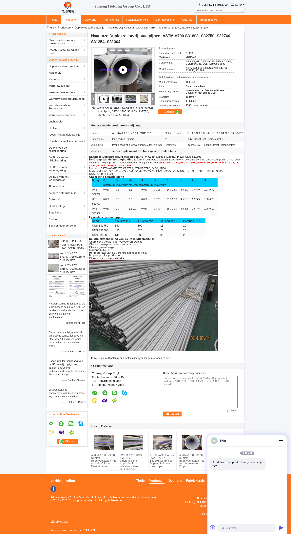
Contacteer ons (165, 19)
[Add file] (212, 527)
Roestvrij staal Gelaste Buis (66, 141)
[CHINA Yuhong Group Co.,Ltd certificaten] (57, 296)
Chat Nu (187, 19)
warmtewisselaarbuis (62, 92)
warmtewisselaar (59, 85)
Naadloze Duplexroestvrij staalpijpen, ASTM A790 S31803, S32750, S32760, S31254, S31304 (125, 111)
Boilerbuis (55, 199)
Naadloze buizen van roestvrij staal (62, 42)
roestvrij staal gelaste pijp (64, 134)
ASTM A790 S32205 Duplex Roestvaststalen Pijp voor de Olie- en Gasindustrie (103, 461)
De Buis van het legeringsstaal (58, 178)
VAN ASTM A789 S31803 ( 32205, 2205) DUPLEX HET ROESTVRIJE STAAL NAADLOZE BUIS (72, 272)
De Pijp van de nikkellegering (58, 149)
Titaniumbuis (57, 186)
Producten (71, 19)
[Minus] (281, 440)
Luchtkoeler (56, 121)
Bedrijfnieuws (208, 19)
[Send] (281, 527)
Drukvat (53, 128)
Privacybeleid (58, 497)
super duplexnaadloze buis (155, 358)
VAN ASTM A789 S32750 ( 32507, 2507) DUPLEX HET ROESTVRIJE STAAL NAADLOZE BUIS (72, 260)
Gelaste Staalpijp (108, 358)
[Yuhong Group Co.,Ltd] (68, 7)
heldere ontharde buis (62, 192)
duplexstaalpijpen (129, 358)
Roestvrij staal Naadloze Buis (64, 51)
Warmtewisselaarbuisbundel (66, 98)
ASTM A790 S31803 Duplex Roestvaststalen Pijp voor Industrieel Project (191, 461)
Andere (53, 219)
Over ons (90, 19)
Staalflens (55, 212)
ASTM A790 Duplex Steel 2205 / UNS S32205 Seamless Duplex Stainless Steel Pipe (162, 461)
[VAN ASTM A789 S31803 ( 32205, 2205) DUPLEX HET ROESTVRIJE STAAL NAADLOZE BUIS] (53, 270)
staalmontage (57, 206)
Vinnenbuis (56, 79)
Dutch (238, 4)
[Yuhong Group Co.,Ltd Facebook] (53, 489)
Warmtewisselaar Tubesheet (59, 107)
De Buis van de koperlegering (58, 168)
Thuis (53, 19)
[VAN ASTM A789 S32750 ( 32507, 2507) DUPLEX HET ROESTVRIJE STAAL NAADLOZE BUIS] (53, 257)
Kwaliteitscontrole (137, 19)
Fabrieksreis (111, 19)
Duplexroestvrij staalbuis (64, 66)
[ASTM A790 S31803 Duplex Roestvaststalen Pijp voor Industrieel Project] (192, 443)
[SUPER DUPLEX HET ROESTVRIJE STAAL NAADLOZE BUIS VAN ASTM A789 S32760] (53, 246)
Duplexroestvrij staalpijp (89, 27)
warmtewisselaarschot (62, 115)
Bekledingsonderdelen (63, 225)
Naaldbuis (55, 72)
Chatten (170, 111)
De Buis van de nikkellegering (58, 159)
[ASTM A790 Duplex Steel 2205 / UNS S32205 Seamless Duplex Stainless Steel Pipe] (162, 443)
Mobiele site (60, 521)
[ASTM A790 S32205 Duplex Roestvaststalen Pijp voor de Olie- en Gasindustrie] (104, 443)
